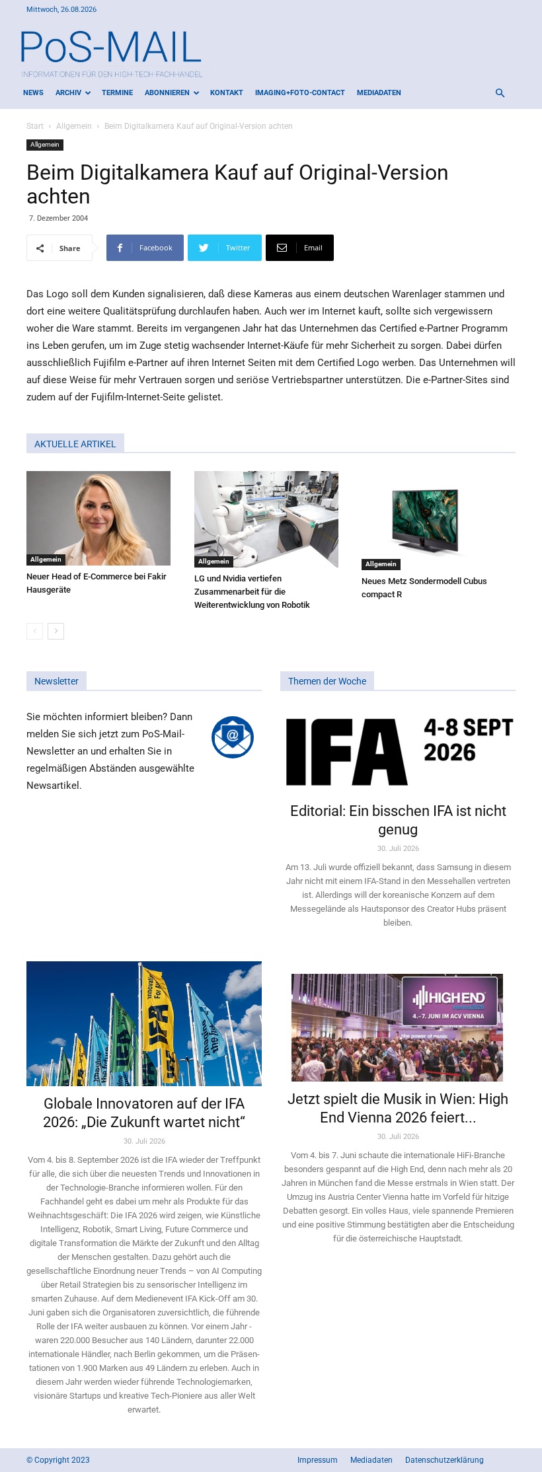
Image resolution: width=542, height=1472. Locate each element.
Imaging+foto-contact (300, 93)
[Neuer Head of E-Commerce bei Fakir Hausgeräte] (103, 518)
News (33, 93)
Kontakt (226, 93)
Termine (117, 93)
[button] (500, 93)
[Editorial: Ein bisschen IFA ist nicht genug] (398, 750)
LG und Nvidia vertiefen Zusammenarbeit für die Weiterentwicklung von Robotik (252, 591)
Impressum (317, 1460)
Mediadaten (379, 93)
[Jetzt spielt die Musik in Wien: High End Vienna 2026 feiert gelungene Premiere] (398, 1021)
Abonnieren (167, 93)
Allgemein (74, 126)
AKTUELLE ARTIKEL (75, 444)
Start (35, 126)
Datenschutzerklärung (444, 1460)
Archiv (68, 93)
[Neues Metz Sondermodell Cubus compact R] (439, 520)
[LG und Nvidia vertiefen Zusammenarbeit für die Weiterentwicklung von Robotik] (271, 519)
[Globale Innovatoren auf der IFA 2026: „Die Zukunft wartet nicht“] (144, 1024)
